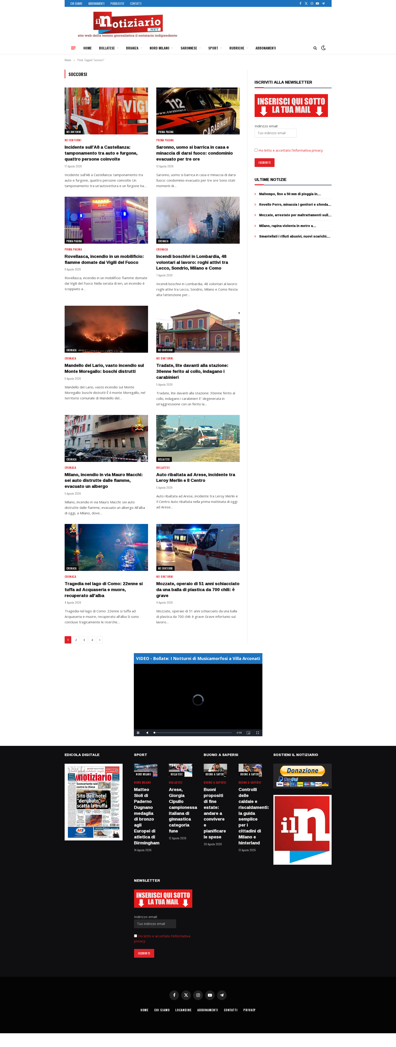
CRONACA (163, 241)
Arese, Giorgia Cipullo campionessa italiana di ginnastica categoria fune (180, 810)
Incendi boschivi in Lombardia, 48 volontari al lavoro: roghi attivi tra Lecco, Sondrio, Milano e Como (192, 262)
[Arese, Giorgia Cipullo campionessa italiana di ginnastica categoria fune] (180, 770)
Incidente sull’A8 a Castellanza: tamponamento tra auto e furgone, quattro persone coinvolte (101, 153)
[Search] (315, 48)
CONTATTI (135, 3)
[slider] (193, 732)
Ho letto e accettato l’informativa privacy (290, 150)
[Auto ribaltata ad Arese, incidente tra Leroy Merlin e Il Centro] (198, 438)
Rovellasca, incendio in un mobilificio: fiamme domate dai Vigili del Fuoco (104, 259)
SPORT (213, 47)
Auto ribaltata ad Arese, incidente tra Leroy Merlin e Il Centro (195, 478)
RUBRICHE (236, 47)
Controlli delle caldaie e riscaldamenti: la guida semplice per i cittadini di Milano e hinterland (250, 816)
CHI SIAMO (76, 3)
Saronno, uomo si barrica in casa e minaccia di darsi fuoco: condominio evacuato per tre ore (194, 153)
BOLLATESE (107, 47)
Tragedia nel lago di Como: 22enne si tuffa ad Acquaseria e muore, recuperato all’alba (104, 589)
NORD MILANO (159, 47)
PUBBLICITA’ (117, 3)
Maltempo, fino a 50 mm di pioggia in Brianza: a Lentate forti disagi (288, 194)
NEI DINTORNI (73, 132)
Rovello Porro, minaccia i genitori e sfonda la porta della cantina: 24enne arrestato (293, 204)
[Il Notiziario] (127, 24)
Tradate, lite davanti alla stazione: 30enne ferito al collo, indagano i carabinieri (192, 371)
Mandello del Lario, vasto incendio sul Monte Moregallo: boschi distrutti (104, 368)
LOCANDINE (183, 1010)
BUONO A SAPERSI (216, 774)
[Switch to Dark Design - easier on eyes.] (323, 47)
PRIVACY (249, 1010)
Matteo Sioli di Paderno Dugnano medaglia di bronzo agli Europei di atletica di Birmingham (145, 816)
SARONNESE (189, 47)
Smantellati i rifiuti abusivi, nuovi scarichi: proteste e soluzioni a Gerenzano (293, 236)
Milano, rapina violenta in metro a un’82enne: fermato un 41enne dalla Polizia (294, 226)
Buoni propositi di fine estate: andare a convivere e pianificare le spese (215, 813)
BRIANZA (132, 47)
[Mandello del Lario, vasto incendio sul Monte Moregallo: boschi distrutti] (106, 329)
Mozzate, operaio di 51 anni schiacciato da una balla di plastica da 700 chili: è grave (197, 589)
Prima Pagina (166, 132)
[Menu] (73, 48)
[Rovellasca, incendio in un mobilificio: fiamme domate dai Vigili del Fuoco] (106, 220)
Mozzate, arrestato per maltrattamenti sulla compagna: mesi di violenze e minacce (294, 215)
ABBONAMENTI (96, 3)
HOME (87, 47)
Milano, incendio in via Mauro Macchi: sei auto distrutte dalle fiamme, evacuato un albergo (104, 480)
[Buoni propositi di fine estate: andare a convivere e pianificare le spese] (215, 770)
